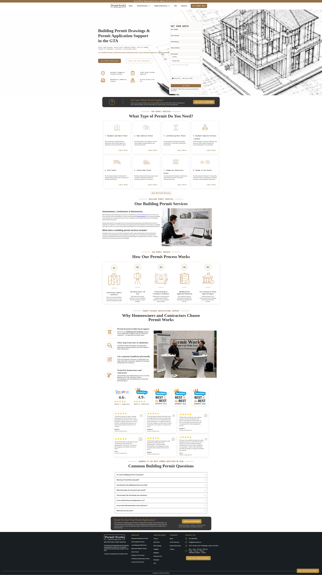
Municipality (174, 54)
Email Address (175, 41)
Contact (172, 549)
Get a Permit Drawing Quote (109, 61)
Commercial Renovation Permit (140, 558)
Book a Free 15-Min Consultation (139, 61)
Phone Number (175, 35)
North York (157, 542)
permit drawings (141, 216)
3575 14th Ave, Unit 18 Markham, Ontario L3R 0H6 (203, 546)
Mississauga (157, 546)
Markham (156, 553)
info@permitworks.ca (195, 542)
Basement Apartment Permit (139, 538)
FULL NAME (174, 29)
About (171, 538)
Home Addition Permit (137, 542)
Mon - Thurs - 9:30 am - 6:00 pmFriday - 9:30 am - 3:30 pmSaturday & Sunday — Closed (198, 550)
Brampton (156, 560)
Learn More (123, 150)
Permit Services (174, 542)
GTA (155, 563)
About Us (184, 6)
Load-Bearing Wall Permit (138, 545)
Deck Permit (135, 552)
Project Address (175, 47)
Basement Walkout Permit (139, 548)
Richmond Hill (158, 556)
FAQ (175, 6)
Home (131, 6)
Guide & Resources (175, 546)
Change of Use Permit (137, 555)
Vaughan (156, 549)
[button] (143, 5)
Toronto (156, 538)
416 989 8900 (193, 538)
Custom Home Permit (137, 562)
